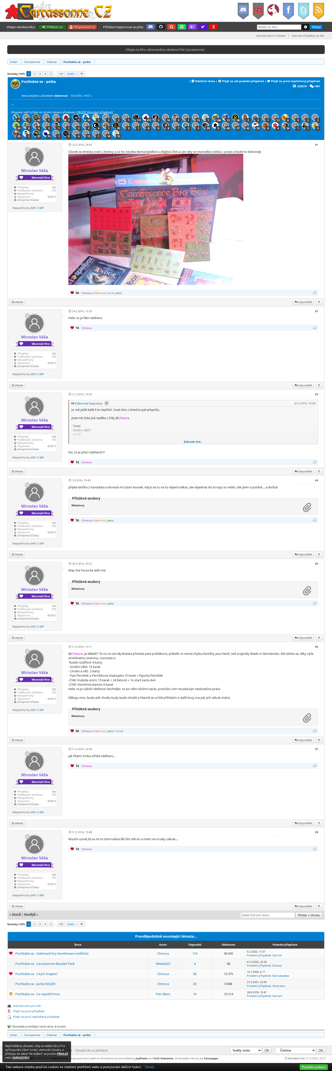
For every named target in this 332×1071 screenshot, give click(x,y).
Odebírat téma (205, 81)
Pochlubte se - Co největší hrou (37, 994)
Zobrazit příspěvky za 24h (308, 35)
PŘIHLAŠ (62, 1053)
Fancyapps (211, 1058)
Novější (30, 914)
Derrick (277, 955)
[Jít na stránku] (81, 74)
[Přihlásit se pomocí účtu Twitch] (192, 27)
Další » (71, 74)
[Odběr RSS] (319, 11)
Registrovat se (84, 27)
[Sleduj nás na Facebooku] (288, 11)
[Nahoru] (319, 302)
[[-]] (315, 292)
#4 (316, 480)
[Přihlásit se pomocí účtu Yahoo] (203, 27)
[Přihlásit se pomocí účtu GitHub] (161, 27)
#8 (316, 832)
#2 (316, 311)
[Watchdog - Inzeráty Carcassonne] (272, 10)
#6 (316, 646)
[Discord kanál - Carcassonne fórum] (243, 11)
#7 (316, 749)
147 (61, 74)
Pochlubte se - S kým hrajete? (36, 974)
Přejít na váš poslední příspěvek (243, 81)
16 (194, 994)
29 (194, 984)
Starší (16, 914)
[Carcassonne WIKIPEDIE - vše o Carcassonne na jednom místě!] (258, 11)
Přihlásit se (54, 27)
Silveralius (278, 986)
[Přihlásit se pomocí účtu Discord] (150, 27)
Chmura (163, 953)
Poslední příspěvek (259, 955)
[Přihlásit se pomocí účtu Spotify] (182, 27)
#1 (316, 145)
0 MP (41, 208)
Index (13, 62)
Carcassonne (32, 62)
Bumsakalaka (280, 975)
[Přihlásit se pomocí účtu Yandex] (213, 27)
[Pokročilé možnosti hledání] (305, 27)
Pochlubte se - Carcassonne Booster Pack (45, 963)
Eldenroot (81, 403)
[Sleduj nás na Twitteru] (303, 11)
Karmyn (277, 996)
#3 (316, 394)
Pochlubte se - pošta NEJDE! (35, 984)
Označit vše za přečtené (91, 1050)
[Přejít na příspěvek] (106, 403)
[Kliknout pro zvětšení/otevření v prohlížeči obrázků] (155, 284)
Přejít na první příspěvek (28, 1011)
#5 (316, 563)
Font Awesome (164, 1058)
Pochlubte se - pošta (77, 62)
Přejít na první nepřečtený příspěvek (295, 81)
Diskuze (52, 62)
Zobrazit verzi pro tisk (27, 1006)
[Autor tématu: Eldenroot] (16, 87)
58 (194, 974)
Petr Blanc (163, 994)
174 (194, 953)
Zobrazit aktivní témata (270, 35)
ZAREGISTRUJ (20, 1057)
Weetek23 (163, 963)
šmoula (277, 965)
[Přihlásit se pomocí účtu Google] (171, 27)
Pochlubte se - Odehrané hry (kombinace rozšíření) (51, 953)
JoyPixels (141, 1058)
